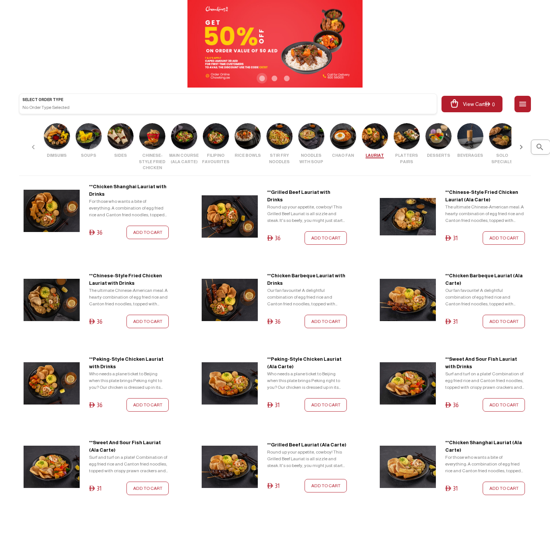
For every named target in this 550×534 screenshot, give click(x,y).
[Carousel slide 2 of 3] (274, 78)
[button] (522, 104)
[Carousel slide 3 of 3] (286, 78)
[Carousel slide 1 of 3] (262, 78)
